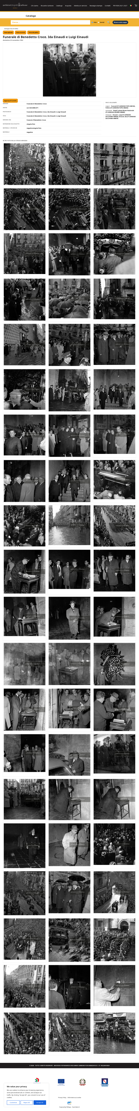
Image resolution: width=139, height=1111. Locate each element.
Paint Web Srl (76, 1107)
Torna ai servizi (20, 32)
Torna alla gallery (33, 32)
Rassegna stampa (96, 6)
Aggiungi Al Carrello (10, 101)
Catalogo (59, 6)
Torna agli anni (8, 32)
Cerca (108, 22)
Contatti (108, 6)
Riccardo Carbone (47, 6)
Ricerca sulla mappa (120, 22)
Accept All (39, 1102)
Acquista (68, 6)
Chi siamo (34, 6)
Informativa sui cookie (74, 1097)
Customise (13, 1102)
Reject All (27, 1102)
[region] (26, 1095)
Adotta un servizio (80, 6)
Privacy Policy (62, 1097)
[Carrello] (136, 5)
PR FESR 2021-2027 (120, 6)
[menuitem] (131, 5)
